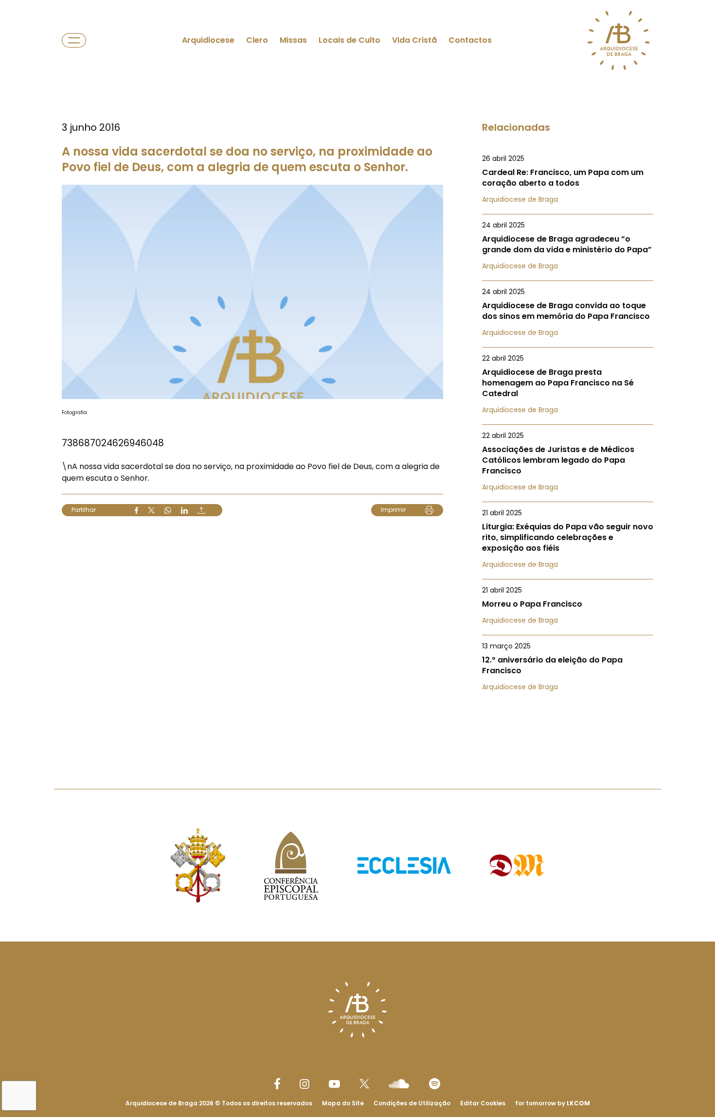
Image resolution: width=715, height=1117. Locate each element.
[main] (357, 375)
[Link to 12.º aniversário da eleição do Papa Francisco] (567, 666)
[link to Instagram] (304, 1084)
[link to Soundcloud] (399, 1083)
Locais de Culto (349, 40)
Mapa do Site (343, 1103)
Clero (257, 40)
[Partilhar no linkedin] (184, 510)
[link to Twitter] (364, 1083)
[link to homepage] (619, 40)
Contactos (470, 40)
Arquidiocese (208, 40)
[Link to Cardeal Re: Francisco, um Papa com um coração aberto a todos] (567, 179)
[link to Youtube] (334, 1084)
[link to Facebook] (277, 1083)
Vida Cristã (414, 40)
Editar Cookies (482, 1103)
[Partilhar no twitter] (151, 510)
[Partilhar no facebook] (136, 510)
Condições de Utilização (412, 1103)
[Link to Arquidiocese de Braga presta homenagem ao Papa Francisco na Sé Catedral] (567, 384)
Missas (293, 40)
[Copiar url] (201, 510)
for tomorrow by (552, 1103)
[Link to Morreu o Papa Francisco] (567, 605)
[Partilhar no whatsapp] (167, 510)
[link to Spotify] (435, 1084)
